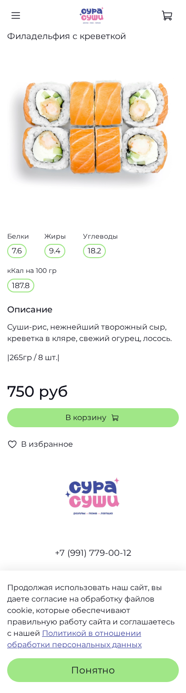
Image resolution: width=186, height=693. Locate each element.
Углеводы (100, 236)
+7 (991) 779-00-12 (93, 553)
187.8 (21, 285)
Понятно (93, 670)
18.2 (94, 250)
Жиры (55, 236)
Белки (18, 236)
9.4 (55, 250)
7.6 (17, 250)
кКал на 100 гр (32, 271)
